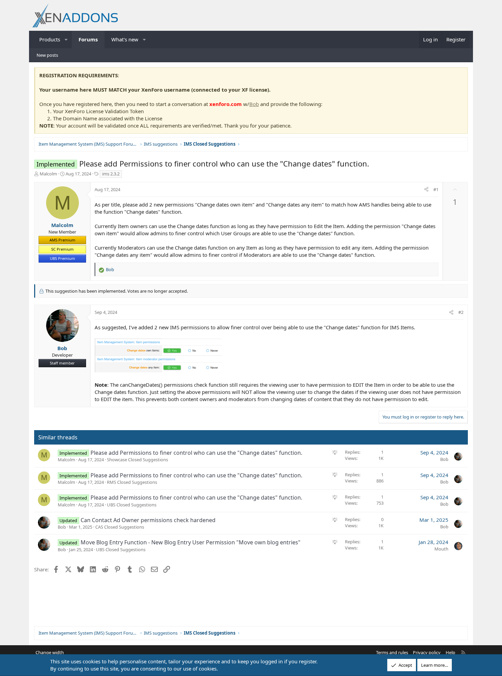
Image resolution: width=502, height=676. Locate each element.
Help (450, 652)
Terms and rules (392, 652)
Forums (88, 39)
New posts (47, 55)
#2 (460, 312)
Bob (254, 104)
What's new (124, 39)
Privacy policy (427, 652)
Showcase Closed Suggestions (137, 459)
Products (49, 39)
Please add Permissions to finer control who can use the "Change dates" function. (196, 452)
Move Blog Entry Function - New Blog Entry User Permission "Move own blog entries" (191, 542)
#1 (435, 189)
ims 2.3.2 (111, 174)
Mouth (441, 549)
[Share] (426, 189)
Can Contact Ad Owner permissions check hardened (148, 520)
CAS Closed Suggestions (119, 527)
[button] (66, 39)
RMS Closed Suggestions (132, 482)
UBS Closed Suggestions (131, 505)
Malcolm (48, 174)
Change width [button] (50, 652)
